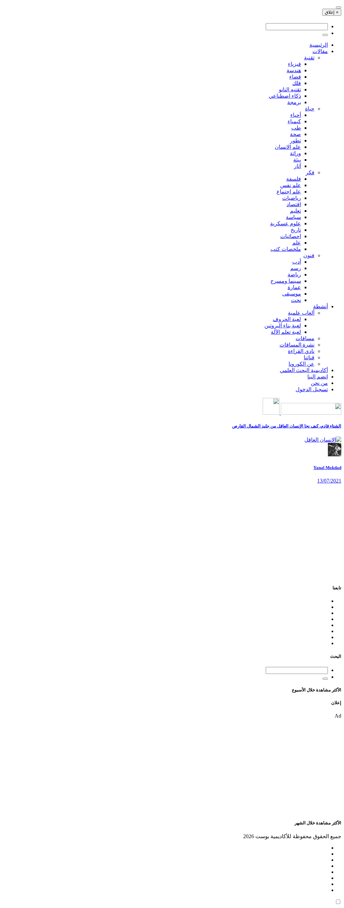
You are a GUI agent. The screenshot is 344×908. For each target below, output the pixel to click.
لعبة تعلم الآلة (286, 332)
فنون (308, 255)
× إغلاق (332, 12)
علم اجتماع (288, 191)
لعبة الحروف (287, 319)
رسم (295, 268)
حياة (309, 108)
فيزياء (294, 64)
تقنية (309, 57)
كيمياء (294, 121)
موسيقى (291, 294)
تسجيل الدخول (312, 389)
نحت (296, 300)
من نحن (319, 383)
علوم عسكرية (285, 223)
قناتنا (309, 357)
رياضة (294, 274)
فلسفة (293, 179)
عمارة (294, 287)
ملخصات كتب (285, 249)
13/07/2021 (329, 481)
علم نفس (290, 185)
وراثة (295, 153)
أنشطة (320, 306)
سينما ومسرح (285, 281)
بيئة (297, 160)
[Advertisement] (172, 531)
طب (296, 128)
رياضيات (291, 198)
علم (296, 242)
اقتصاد (294, 204)
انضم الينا (317, 376)
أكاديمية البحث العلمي (304, 370)
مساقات (305, 338)
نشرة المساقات (297, 345)
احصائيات (290, 236)
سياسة (293, 217)
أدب (296, 262)
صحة (295, 134)
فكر (310, 172)
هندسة (294, 70)
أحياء (295, 115)
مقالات (320, 51)
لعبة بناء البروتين (282, 325)
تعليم (295, 211)
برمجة (294, 102)
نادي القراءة (301, 351)
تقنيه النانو (290, 89)
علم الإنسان (288, 147)
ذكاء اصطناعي (285, 96)
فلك (296, 83)
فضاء (295, 77)
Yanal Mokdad (327, 467)
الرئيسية (318, 45)
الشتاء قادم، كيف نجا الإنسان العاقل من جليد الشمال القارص (286, 425)
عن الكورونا (301, 364)
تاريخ (296, 230)
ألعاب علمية (301, 313)
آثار (297, 166)
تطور (295, 140)
